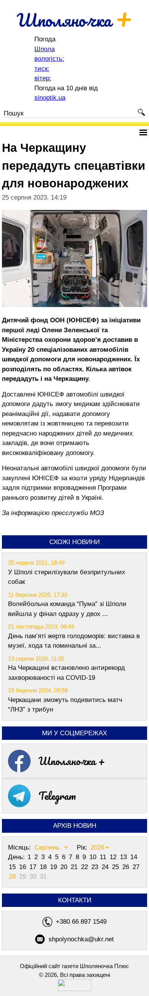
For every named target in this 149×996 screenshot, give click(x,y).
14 (133, 857)
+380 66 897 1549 (81, 921)
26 (126, 867)
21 (75, 867)
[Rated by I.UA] (74, 989)
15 (13, 867)
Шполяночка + (72, 760)
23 (95, 867)
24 (106, 867)
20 (64, 867)
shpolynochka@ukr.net (81, 939)
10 (93, 857)
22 (85, 867)
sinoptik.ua (49, 97)
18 (44, 867)
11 (104, 857)
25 (116, 867)
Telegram (57, 795)
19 (54, 867)
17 (33, 867)
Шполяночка (75, 20)
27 (136, 867)
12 (114, 857)
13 (124, 857)
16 (23, 867)
